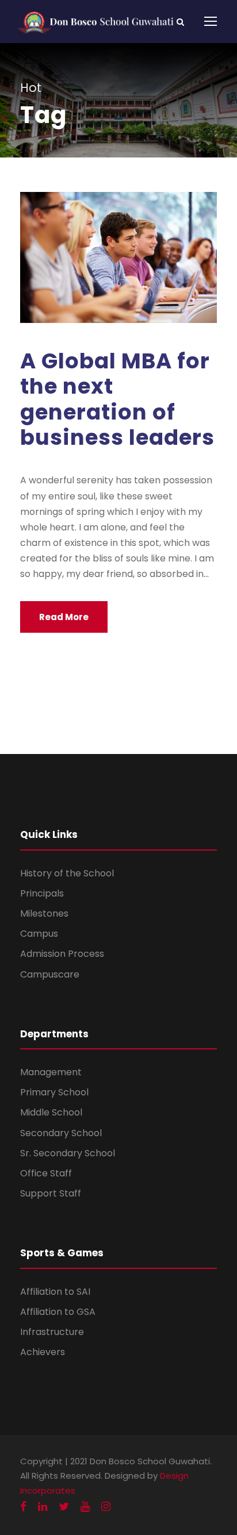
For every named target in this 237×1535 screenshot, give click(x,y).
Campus (39, 933)
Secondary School (61, 1133)
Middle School (51, 1112)
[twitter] (64, 1506)
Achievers (42, 1352)
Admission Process (62, 953)
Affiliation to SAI (55, 1291)
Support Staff (50, 1193)
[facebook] (23, 1506)
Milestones (44, 913)
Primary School (54, 1092)
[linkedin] (42, 1506)
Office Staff (46, 1173)
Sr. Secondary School (67, 1153)
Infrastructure (52, 1331)
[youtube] (85, 1506)
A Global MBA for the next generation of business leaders (117, 399)
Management (51, 1072)
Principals (42, 893)
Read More (64, 617)
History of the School (67, 873)
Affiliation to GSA (57, 1311)
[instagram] (105, 1506)
